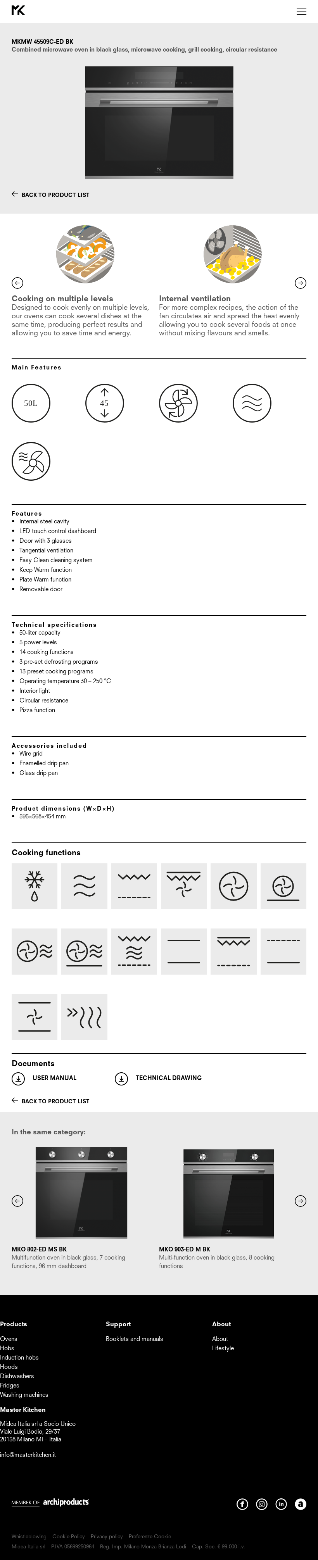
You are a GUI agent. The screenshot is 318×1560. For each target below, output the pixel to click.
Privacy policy (107, 1536)
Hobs (7, 1349)
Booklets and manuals (134, 1340)
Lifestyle (223, 1349)
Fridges (9, 1386)
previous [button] (17, 283)
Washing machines (24, 1395)
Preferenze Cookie (150, 1536)
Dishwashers (17, 1377)
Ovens (8, 1340)
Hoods (9, 1367)
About (220, 1340)
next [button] (300, 283)
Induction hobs (19, 1358)
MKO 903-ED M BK (184, 1250)
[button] (17, 1201)
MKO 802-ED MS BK (39, 1250)
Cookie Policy (68, 1536)
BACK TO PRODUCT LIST (56, 195)
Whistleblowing (29, 1536)
